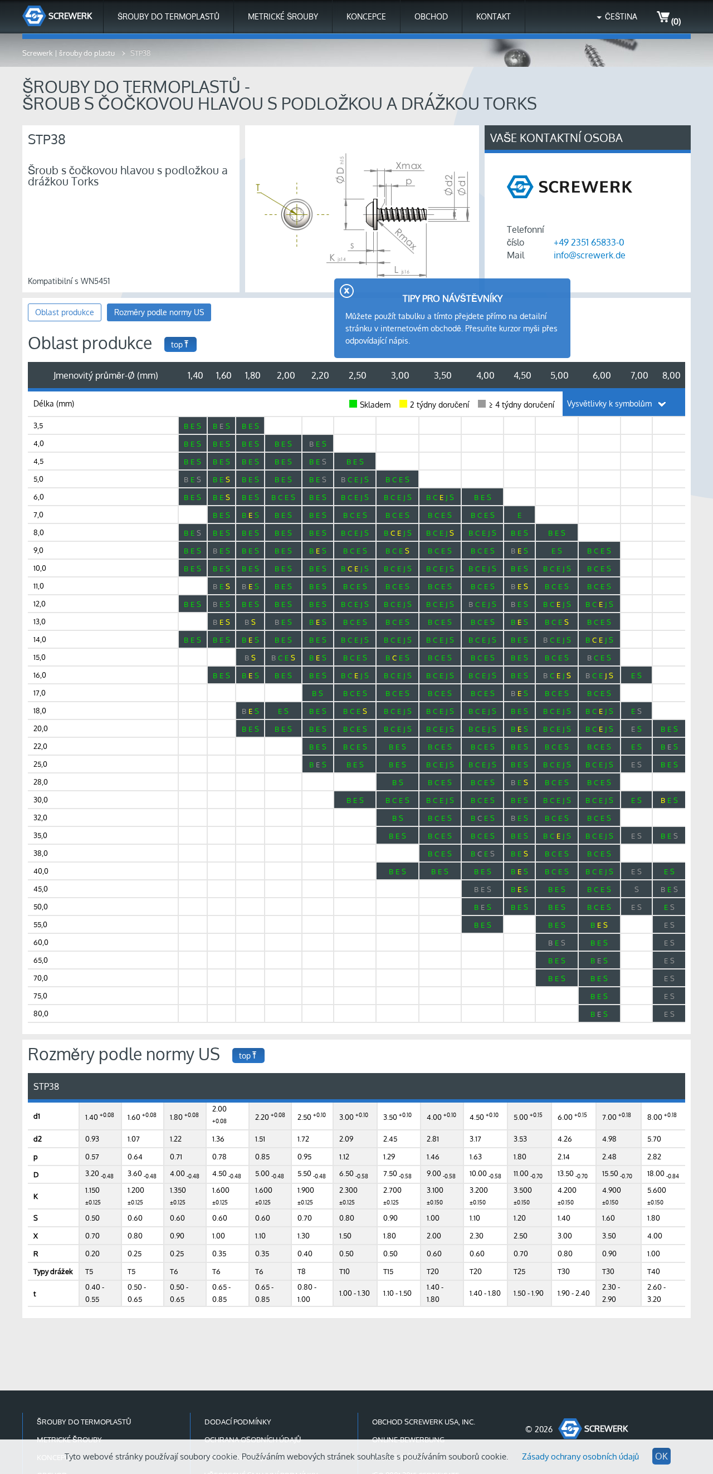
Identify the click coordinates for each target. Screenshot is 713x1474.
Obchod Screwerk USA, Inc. (423, 1421)
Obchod (431, 16)
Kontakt (493, 16)
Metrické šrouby (283, 16)
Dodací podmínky (237, 1421)
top (177, 344)
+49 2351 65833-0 (589, 242)
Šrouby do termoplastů (168, 16)
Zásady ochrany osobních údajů (580, 1456)
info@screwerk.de (590, 255)
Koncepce (366, 16)
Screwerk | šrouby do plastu (69, 52)
